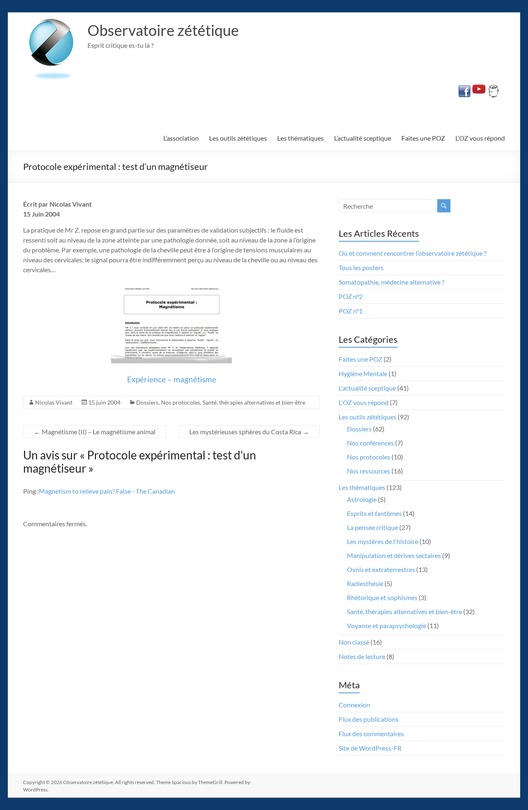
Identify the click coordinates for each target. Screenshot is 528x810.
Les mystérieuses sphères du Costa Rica (249, 432)
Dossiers (147, 402)
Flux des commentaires (371, 733)
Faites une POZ (423, 138)
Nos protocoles (180, 402)
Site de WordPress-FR (370, 748)
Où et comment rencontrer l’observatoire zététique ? (412, 253)
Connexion (354, 705)
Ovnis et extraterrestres (381, 569)
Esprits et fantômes (374, 513)
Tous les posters (361, 267)
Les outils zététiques (238, 138)
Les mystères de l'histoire (382, 541)
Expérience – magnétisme (171, 379)
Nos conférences (370, 443)
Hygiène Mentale (363, 373)
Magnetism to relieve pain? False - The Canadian (107, 491)
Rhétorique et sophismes (382, 597)
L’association (181, 138)
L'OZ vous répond (364, 402)
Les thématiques (300, 138)
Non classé (354, 642)
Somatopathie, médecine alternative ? (391, 282)
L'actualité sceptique (367, 388)
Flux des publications (368, 719)
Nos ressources (368, 471)
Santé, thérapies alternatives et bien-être (254, 402)
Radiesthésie (365, 583)
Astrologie (362, 499)
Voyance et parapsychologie (386, 625)
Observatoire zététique (163, 30)
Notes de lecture (362, 656)
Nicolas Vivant (54, 402)
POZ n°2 (351, 296)
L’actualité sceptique (362, 138)
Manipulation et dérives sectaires (394, 555)
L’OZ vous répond (480, 138)
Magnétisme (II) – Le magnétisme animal (95, 432)
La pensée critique (372, 527)
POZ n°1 (351, 311)
